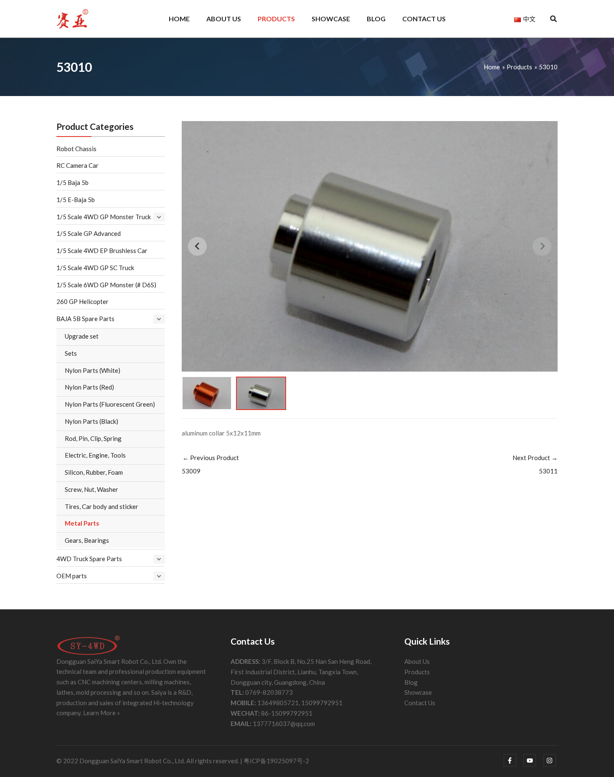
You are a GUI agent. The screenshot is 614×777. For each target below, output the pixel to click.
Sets (71, 353)
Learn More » (101, 712)
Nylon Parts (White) (92, 370)
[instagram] (550, 760)
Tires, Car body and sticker (101, 506)
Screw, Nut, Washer (91, 489)
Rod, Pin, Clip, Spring (93, 438)
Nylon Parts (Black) (91, 421)
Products (417, 672)
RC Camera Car (77, 165)
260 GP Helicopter (82, 301)
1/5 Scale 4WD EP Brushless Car (101, 250)
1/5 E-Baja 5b (75, 199)
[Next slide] (542, 246)
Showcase (418, 692)
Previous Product (210, 464)
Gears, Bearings (87, 540)
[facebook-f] (513, 760)
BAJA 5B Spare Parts (85, 318)
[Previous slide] (197, 246)
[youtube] (532, 760)
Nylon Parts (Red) (89, 387)
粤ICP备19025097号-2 (276, 760)
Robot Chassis (76, 148)
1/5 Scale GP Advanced (88, 233)
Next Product (535, 464)
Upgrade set (82, 336)
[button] (554, 19)
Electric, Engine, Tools (95, 455)
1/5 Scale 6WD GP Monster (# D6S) (106, 285)
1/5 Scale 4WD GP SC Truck (95, 267)
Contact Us (419, 702)
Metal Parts (82, 523)
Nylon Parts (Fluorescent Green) (110, 404)
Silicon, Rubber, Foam (94, 472)
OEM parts (71, 576)
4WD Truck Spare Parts (89, 558)
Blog (411, 682)
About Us (417, 661)
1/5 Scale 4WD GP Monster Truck (103, 216)
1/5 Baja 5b (72, 182)
